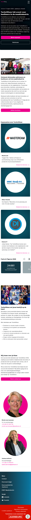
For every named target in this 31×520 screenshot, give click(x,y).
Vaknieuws (15, 42)
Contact (4, 478)
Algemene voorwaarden (21, 509)
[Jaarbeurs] (15, 517)
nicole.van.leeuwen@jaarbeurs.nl (11, 426)
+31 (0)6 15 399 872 (7, 462)
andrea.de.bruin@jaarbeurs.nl (10, 464)
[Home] (4, 2)
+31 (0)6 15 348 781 (7, 424)
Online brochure (15, 110)
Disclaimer (21, 507)
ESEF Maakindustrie (8, 490)
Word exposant (15, 37)
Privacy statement (21, 511)
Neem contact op (15, 379)
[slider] (7, 73)
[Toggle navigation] (28, 2)
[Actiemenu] (27, 516)
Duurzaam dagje (7, 482)
